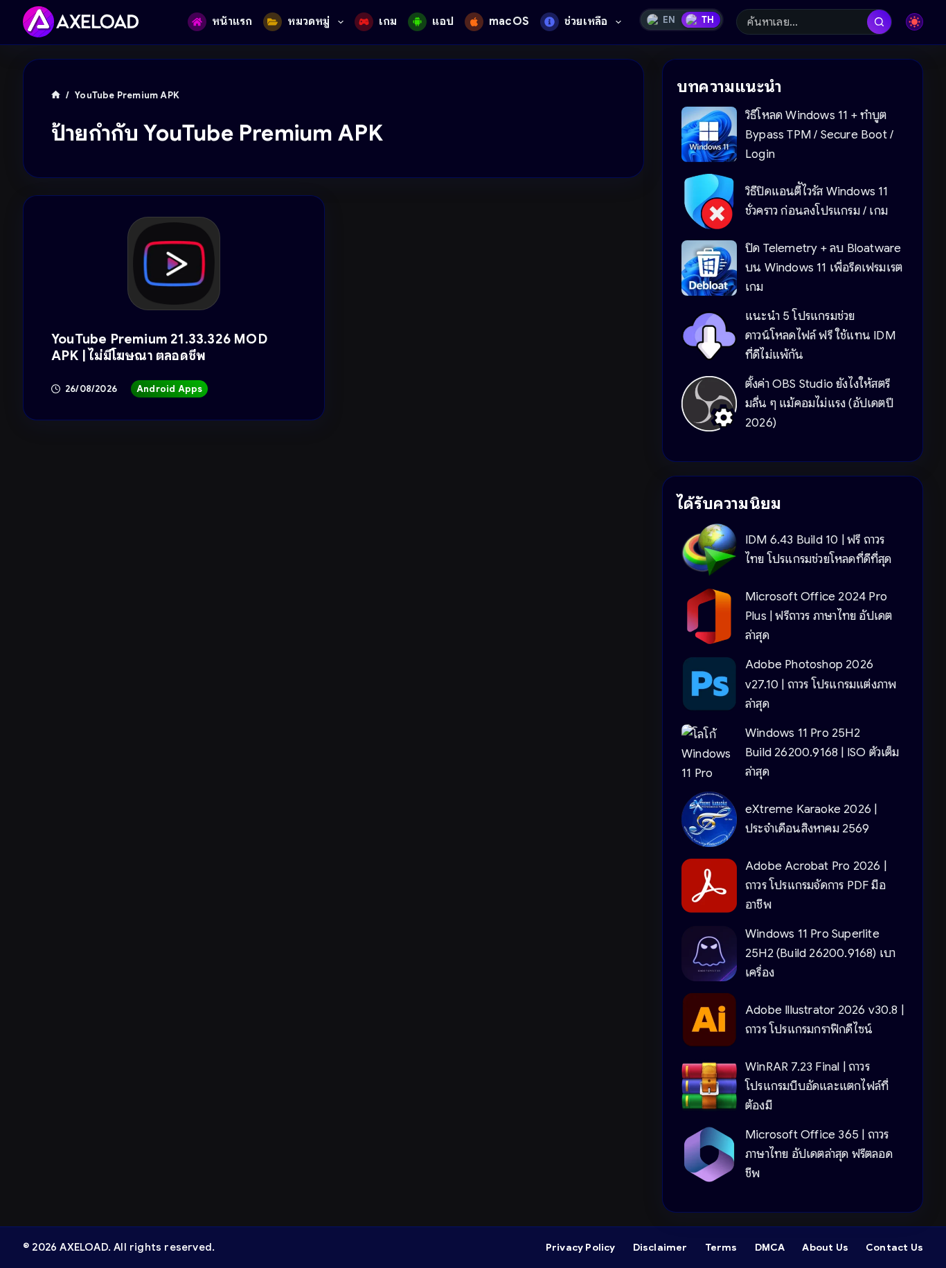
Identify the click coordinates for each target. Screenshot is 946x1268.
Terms (721, 1247)
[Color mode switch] (914, 21)
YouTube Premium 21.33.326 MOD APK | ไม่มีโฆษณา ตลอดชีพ (159, 347)
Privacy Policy (581, 1247)
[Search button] (879, 22)
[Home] (55, 95)
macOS (509, 21)
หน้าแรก (232, 21)
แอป (443, 21)
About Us (825, 1247)
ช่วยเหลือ (585, 21)
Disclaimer (660, 1247)
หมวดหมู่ (308, 21)
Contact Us (894, 1247)
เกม (388, 21)
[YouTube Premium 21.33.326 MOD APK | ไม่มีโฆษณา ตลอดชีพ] (174, 263)
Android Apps (169, 389)
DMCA (770, 1247)
